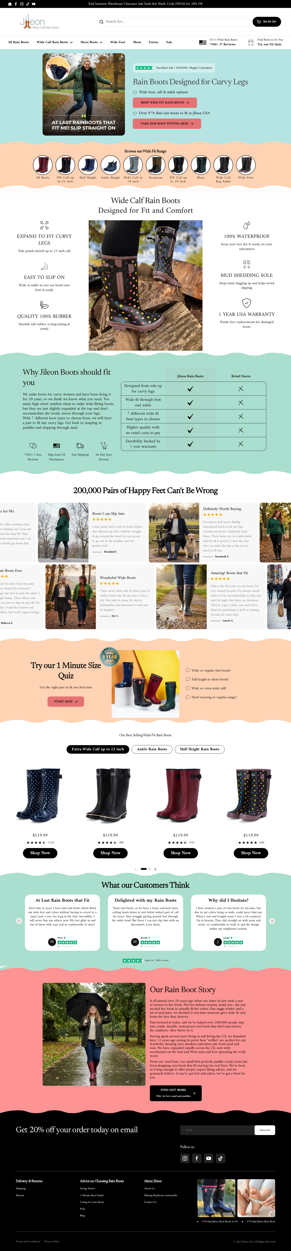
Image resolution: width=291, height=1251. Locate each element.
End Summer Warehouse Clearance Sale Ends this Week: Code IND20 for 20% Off (145, 4)
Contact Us (150, 1202)
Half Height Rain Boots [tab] (199, 749)
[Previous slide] (19, 921)
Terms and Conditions (28, 1241)
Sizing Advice (87, 1188)
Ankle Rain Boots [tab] (152, 749)
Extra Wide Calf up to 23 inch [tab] (98, 749)
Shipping (21, 1188)
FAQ (82, 1209)
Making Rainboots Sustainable (160, 1195)
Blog (82, 1216)
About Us (149, 1188)
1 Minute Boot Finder (92, 1195)
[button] (144, 869)
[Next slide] (272, 921)
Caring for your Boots (92, 1202)
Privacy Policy (52, 1241)
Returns (20, 1195)
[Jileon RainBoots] (39, 22)
